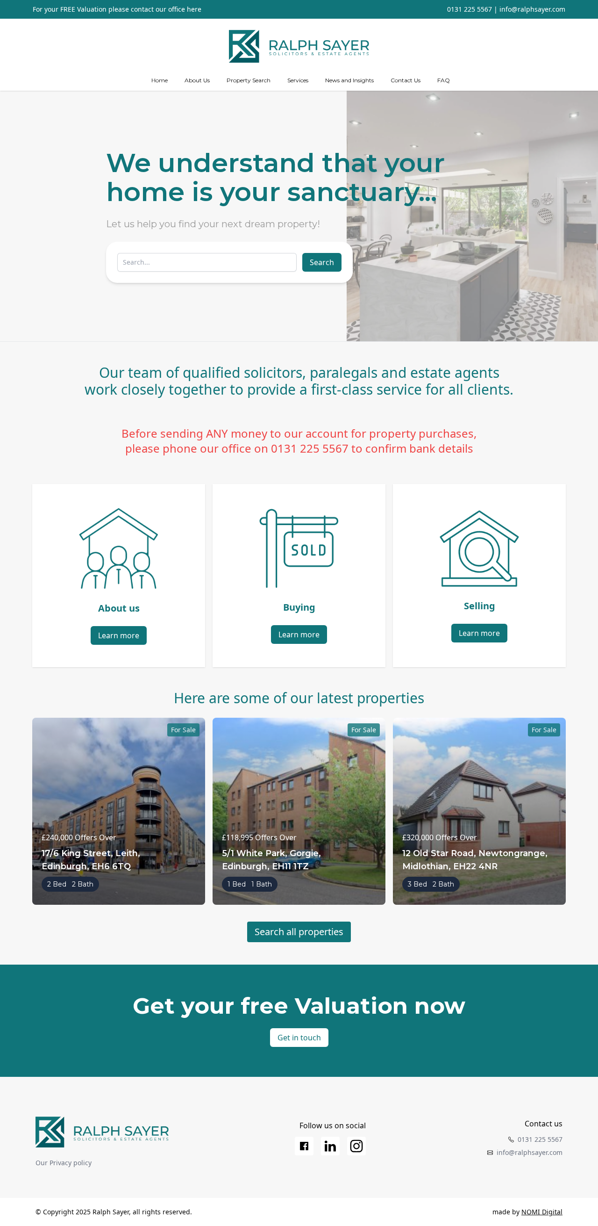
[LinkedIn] (330, 1146)
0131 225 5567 (469, 9)
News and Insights (349, 80)
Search (322, 262)
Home (159, 80)
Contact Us (405, 80)
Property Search (249, 80)
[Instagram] (356, 1146)
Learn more (118, 635)
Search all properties (299, 931)
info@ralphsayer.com (532, 9)
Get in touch (299, 1037)
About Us (197, 80)
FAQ (443, 80)
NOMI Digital (541, 1211)
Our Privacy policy (64, 1162)
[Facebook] (304, 1146)
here (194, 9)
